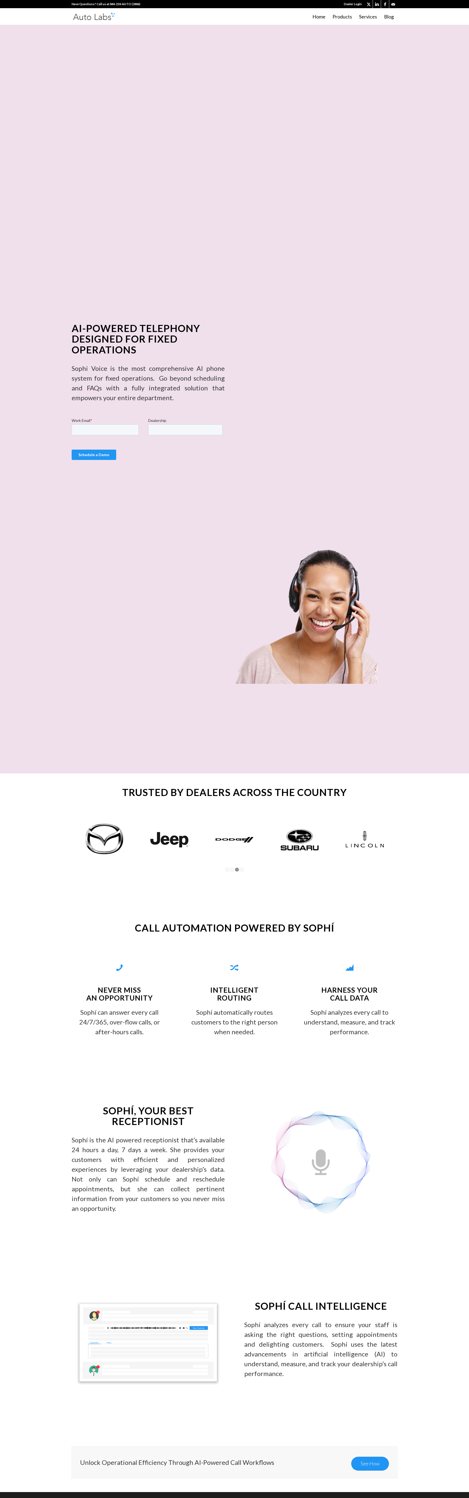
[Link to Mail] (393, 4)
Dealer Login (353, 4)
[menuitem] (351, 4)
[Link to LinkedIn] (377, 4)
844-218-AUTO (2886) (125, 4)
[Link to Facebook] (385, 4)
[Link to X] (369, 4)
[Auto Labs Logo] (94, 16)
